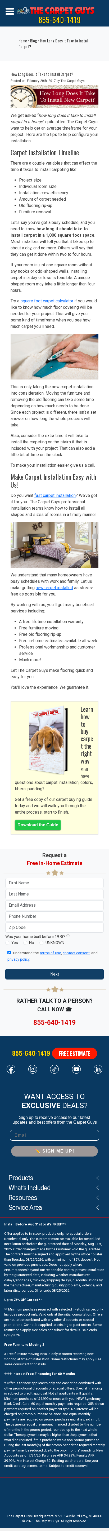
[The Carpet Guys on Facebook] (11, 1069)
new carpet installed (54, 587)
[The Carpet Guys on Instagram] (32, 1069)
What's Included (29, 1188)
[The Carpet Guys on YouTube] (76, 1069)
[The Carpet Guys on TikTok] (54, 1069)
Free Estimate (74, 1053)
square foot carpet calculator (46, 300)
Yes (14, 942)
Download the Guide (37, 825)
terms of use (50, 953)
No (31, 942)
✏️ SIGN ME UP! (54, 1151)
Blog (33, 40)
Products (20, 1178)
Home (23, 40)
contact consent (76, 953)
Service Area (25, 1207)
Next (54, 974)
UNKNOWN (55, 942)
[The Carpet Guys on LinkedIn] (98, 1069)
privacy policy (18, 959)
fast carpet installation (55, 495)
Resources (22, 1198)
